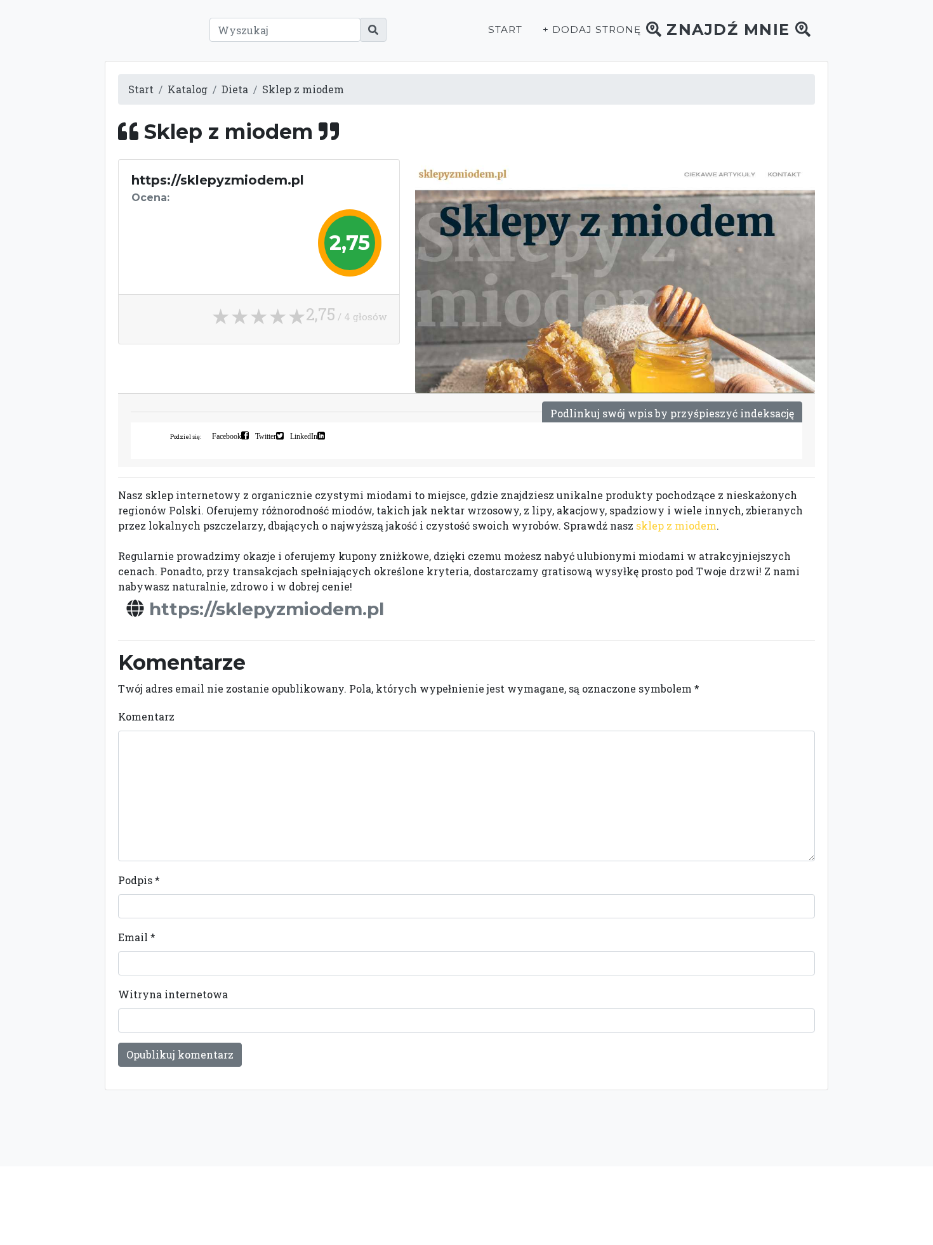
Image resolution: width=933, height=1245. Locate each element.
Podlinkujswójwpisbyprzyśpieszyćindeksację (672, 413)
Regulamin (663, 1205)
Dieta (235, 89)
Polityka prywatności (579, 1205)
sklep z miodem (676, 525)
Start (505, 29)
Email (137, 937)
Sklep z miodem (303, 89)
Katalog (188, 89)
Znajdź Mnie (728, 29)
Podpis (139, 880)
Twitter (265, 436)
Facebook (226, 436)
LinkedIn (303, 436)
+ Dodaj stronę (591, 29)
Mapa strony (728, 1205)
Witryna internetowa (173, 994)
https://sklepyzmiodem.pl (266, 609)
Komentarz (146, 716)
